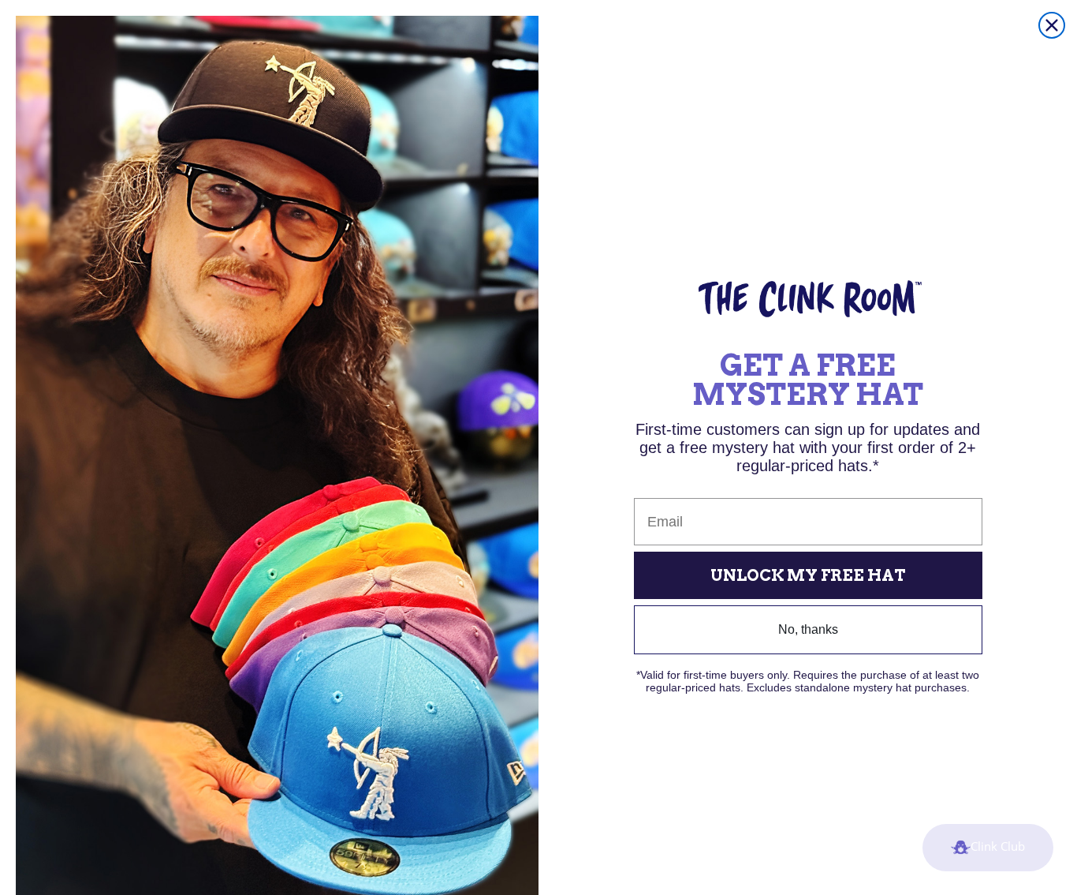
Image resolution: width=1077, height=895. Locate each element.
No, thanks (808, 629)
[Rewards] (987, 847)
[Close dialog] (1051, 25)
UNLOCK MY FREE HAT (808, 575)
